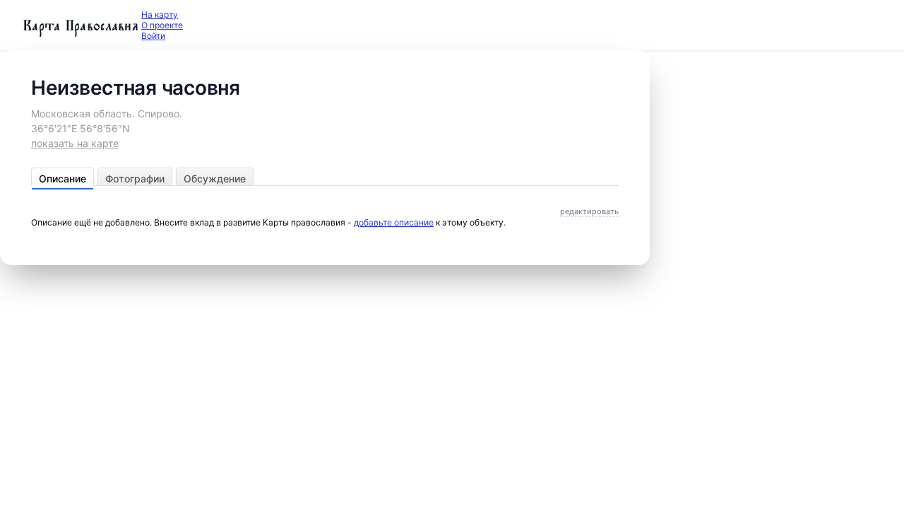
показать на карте (75, 143)
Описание (62, 178)
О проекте (162, 25)
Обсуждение (215, 178)
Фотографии (135, 178)
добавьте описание (394, 222)
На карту (159, 14)
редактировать (589, 211)
